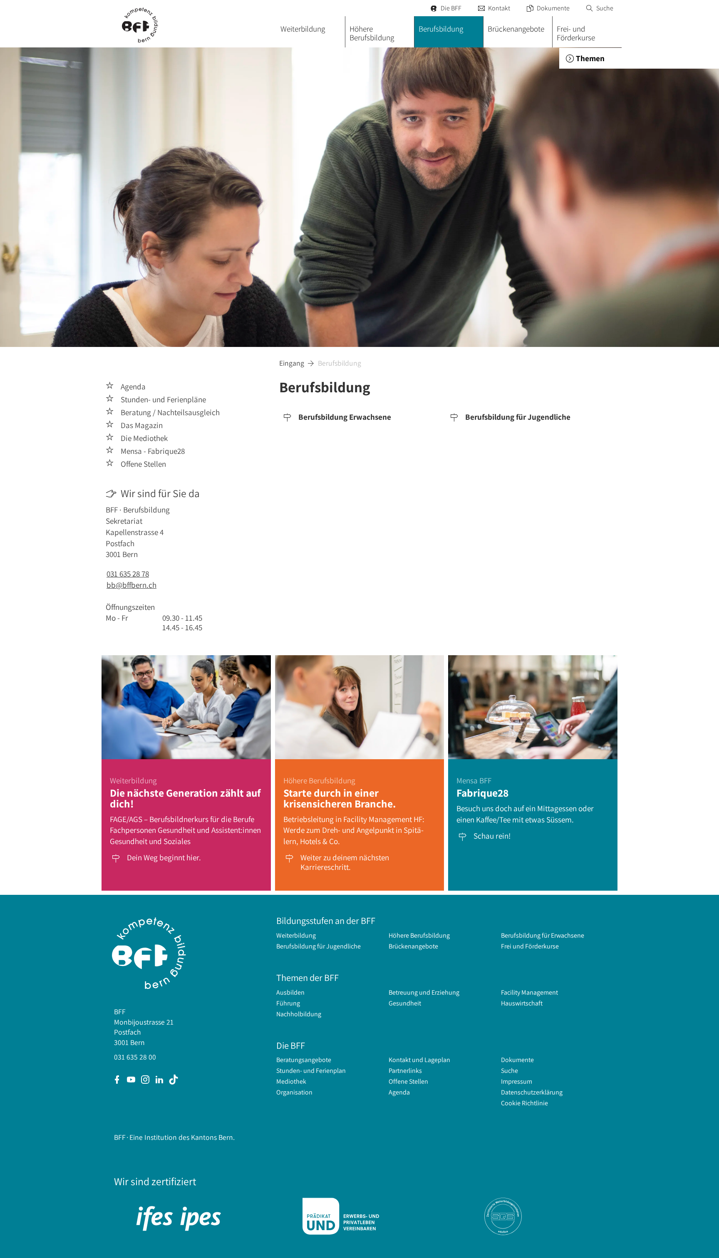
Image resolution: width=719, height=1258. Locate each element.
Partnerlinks (405, 1070)
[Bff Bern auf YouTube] (131, 1081)
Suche (599, 8)
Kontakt (494, 8)
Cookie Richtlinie (524, 1103)
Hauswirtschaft (522, 1003)
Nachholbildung (298, 1014)
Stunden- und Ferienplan (311, 1070)
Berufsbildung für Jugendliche (318, 946)
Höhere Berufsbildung (419, 935)
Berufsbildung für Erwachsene (542, 935)
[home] (141, 24)
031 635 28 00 (135, 1057)
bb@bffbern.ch (131, 584)
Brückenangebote (413, 946)
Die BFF (446, 8)
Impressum (516, 1081)
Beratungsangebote (303, 1059)
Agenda (399, 1092)
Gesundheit (405, 1003)
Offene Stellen (408, 1081)
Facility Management (529, 992)
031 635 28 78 (128, 573)
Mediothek (291, 1081)
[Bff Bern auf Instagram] (145, 1081)
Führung (288, 1003)
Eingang (291, 363)
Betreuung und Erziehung (424, 992)
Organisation (294, 1092)
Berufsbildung (339, 363)
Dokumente (548, 8)
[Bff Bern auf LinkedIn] (159, 1081)
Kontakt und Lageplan (419, 1059)
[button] (590, 58)
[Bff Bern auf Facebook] (117, 1081)
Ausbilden (290, 992)
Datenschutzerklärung (532, 1092)
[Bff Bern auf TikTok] (173, 1081)
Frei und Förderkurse (530, 946)
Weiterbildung (296, 935)
